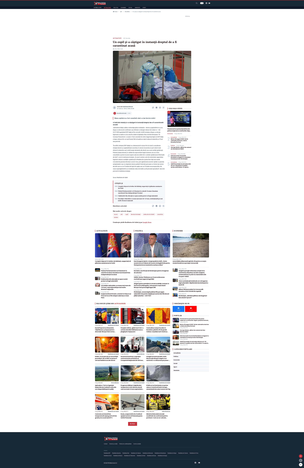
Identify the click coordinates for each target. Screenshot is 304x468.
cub (121, 214)
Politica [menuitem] (115, 7)
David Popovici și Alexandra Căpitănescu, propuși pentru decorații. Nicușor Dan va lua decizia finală (104, 331)
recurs (116, 214)
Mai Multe (132, 424)
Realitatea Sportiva (116, 453)
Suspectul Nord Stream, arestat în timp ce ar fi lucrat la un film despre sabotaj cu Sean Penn (116, 296)
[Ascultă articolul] (300, 456)
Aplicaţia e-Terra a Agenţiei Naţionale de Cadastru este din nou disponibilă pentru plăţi (105, 387)
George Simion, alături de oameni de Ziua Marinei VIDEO (181, 148)
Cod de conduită (137, 443)
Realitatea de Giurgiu (162, 455)
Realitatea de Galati (113, 325)
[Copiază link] (153, 107)
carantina (160, 214)
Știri (121, 11)
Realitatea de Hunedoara (160, 453)
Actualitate (127, 11)
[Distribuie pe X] (163, 107)
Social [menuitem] (130, 7)
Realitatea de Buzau (151, 455)
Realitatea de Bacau (117, 455)
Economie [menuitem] (123, 7)
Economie (170, 133)
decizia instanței (136, 214)
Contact (105, 443)
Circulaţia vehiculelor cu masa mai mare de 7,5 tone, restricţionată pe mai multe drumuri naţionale (140, 199)
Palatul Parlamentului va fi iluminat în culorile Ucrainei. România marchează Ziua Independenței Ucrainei (138, 192)
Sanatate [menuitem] (137, 7)
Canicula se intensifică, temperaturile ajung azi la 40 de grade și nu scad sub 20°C (106, 416)
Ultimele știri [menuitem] (97, 7)
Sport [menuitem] (144, 7)
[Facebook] (206, 3)
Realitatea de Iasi (108, 455)
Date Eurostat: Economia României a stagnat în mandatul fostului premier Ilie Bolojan (180, 157)
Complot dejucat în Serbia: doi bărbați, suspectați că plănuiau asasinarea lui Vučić (140, 187)
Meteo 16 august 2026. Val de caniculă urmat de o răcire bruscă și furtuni (179, 140)
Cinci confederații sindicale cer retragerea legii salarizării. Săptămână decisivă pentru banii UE (193, 283)
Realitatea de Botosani (148, 453)
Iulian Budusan (166, 411)
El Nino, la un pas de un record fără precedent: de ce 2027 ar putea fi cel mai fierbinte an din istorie (106, 358)
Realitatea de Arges (172, 453)
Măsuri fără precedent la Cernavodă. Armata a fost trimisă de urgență (191, 290)
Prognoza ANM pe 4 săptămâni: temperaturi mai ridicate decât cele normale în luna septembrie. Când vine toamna (132, 388)
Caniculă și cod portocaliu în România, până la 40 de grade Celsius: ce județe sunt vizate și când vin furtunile (156, 331)
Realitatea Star (126, 453)
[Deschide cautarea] (196, 3)
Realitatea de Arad (141, 455)
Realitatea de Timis (194, 453)
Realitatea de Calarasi (136, 453)
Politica (173, 145)
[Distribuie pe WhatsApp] (160, 107)
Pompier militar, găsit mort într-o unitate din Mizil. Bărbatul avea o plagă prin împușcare (132, 330)
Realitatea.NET (107, 453)
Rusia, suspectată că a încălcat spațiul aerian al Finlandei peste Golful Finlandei (131, 416)
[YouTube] (209, 3)
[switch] (202, 3)
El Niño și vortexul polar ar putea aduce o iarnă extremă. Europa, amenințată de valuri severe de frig (158, 387)
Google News (146, 222)
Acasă (115, 11)
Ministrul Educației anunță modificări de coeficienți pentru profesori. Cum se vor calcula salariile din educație (157, 417)
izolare (116, 217)
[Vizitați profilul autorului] (114, 107)
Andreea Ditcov (127, 107)
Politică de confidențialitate (125, 443)
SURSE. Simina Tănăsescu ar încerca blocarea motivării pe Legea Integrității (149, 278)
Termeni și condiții (113, 443)
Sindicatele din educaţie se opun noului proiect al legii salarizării (138, 196)
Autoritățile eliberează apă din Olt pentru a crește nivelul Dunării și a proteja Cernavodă (189, 262)
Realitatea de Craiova (183, 453)
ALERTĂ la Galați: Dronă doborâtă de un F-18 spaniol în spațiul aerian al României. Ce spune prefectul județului (181, 166)
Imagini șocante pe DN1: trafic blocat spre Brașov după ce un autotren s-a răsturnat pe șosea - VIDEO (157, 359)
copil (126, 214)
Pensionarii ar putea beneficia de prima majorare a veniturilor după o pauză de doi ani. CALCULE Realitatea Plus (179, 132)
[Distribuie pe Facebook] (156, 107)
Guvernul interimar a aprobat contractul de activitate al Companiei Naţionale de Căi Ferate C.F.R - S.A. (132, 359)
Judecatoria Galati (148, 214)
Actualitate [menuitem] (107, 7)
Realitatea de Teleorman (129, 455)
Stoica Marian (140, 354)
